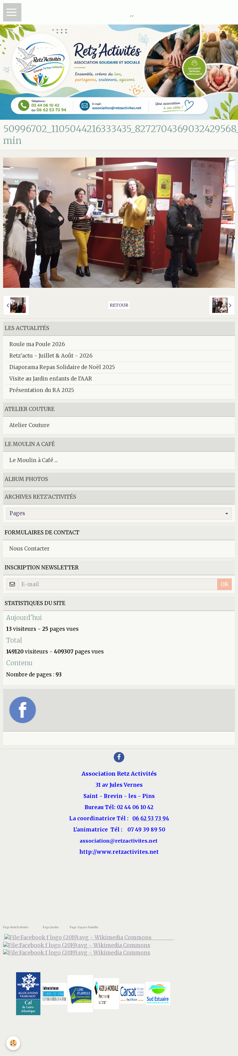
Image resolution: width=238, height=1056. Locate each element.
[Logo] (76, 952)
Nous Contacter (29, 548)
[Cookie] (13, 1043)
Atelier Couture (29, 425)
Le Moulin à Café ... (33, 460)
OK (224, 584)
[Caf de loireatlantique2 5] (28, 993)
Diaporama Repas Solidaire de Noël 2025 (62, 367)
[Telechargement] (132, 993)
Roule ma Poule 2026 (37, 344)
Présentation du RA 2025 (41, 390)
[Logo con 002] (54, 993)
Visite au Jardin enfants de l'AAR (50, 378)
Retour (119, 305)
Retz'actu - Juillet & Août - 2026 (51, 355)
